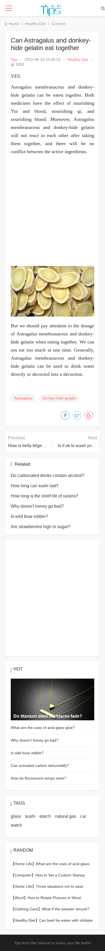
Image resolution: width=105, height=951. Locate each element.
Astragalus (23, 398)
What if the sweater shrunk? (65, 909)
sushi (30, 816)
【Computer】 (23, 875)
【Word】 (19, 898)
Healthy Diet (35, 24)
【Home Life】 (23, 864)
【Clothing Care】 (26, 909)
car (83, 816)
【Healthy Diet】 (25, 920)
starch (45, 816)
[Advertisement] (52, 210)
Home (14, 24)
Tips (14, 59)
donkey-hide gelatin (59, 398)
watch (16, 825)
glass (16, 816)
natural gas (65, 816)
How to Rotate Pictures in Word (54, 898)
